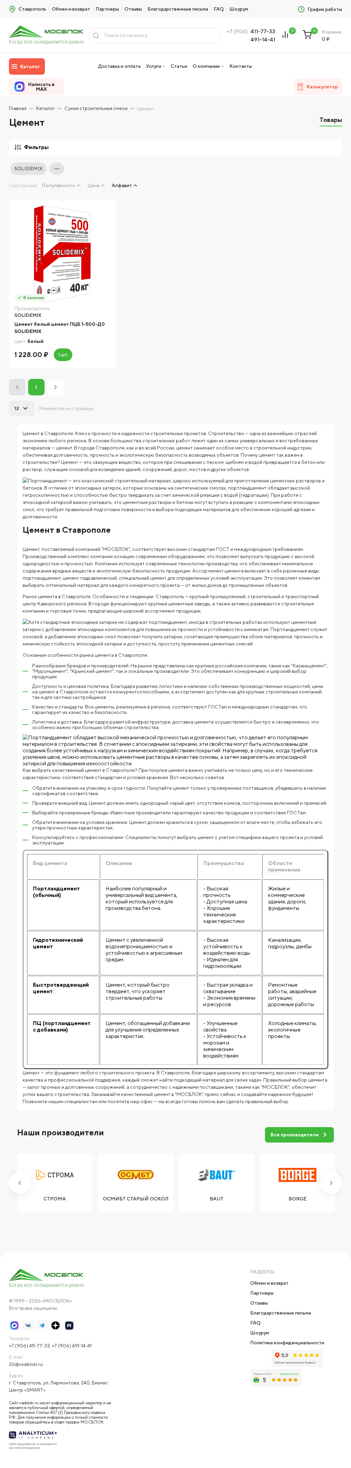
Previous (20, 1183)
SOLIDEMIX (28, 168)
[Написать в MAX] (14, 1325)
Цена (93, 185)
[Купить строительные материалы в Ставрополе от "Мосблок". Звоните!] (46, 35)
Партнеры (107, 9)
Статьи (179, 66)
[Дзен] (55, 1325)
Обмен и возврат (71, 9)
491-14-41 (263, 39)
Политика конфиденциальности (287, 1342)
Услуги (153, 66)
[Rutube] (69, 1325)
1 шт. (63, 354)
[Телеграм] (41, 1325)
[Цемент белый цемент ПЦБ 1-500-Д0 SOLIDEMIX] (62, 254)
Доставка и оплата (119, 66)
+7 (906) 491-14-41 (72, 1345)
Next (331, 1183)
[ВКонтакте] (28, 1325)
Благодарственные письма (177, 9)
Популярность (58, 185)
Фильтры (36, 147)
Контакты (240, 66)
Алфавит (122, 185)
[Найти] (96, 35)
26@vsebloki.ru (26, 1364)
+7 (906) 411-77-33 (29, 1345)
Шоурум (238, 9)
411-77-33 (263, 31)
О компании (206, 66)
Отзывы (133, 9)
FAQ (219, 9)
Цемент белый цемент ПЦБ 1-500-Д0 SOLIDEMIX (59, 327)
